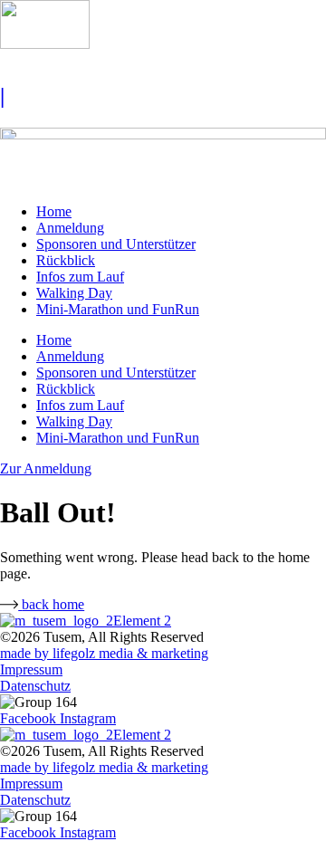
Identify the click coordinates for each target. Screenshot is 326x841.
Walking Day (74, 293)
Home (54, 211)
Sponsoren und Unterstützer (116, 244)
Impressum (31, 669)
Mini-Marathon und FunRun (117, 309)
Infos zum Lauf (80, 276)
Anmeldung (70, 227)
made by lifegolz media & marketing (104, 653)
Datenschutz (35, 685)
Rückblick (65, 260)
